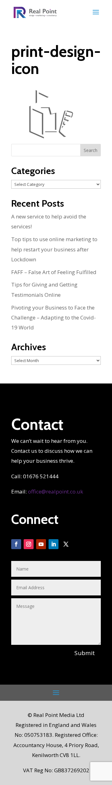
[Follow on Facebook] (16, 544)
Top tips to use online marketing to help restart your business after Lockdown (54, 249)
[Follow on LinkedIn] (53, 544)
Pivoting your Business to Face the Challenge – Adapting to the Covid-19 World (53, 317)
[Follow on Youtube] (41, 544)
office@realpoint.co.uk (55, 491)
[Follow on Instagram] (29, 544)
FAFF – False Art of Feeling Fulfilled (53, 272)
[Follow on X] (66, 544)
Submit (84, 653)
